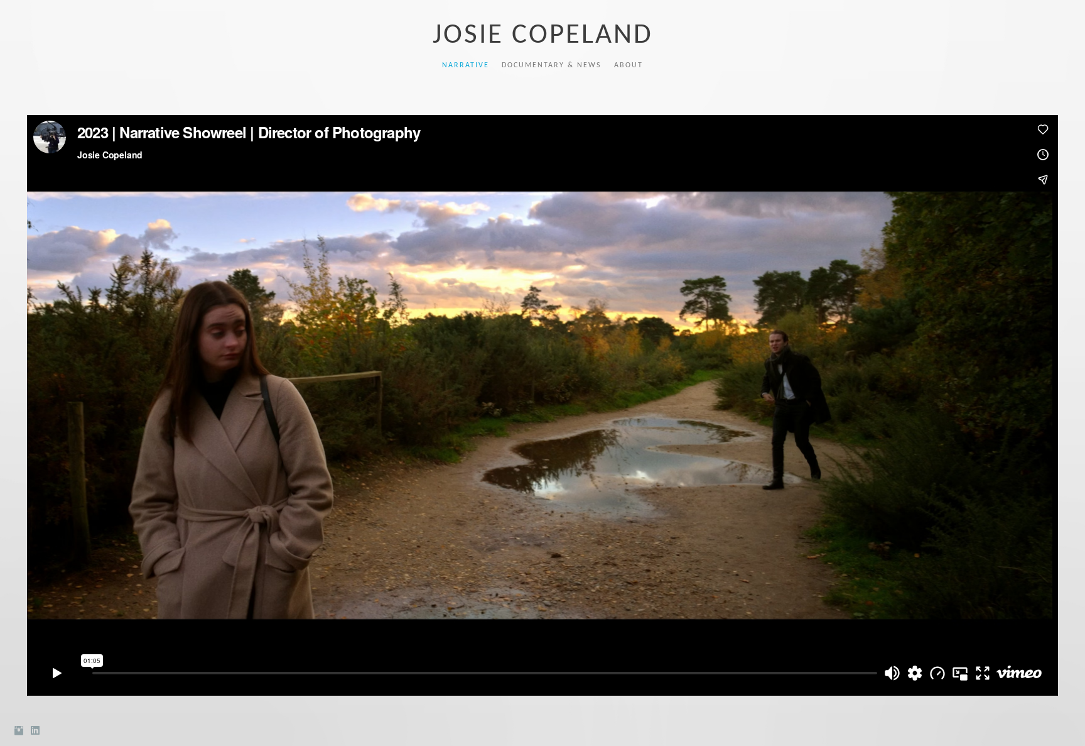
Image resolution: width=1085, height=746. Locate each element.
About (628, 65)
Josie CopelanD (543, 35)
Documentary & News (552, 65)
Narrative (465, 65)
